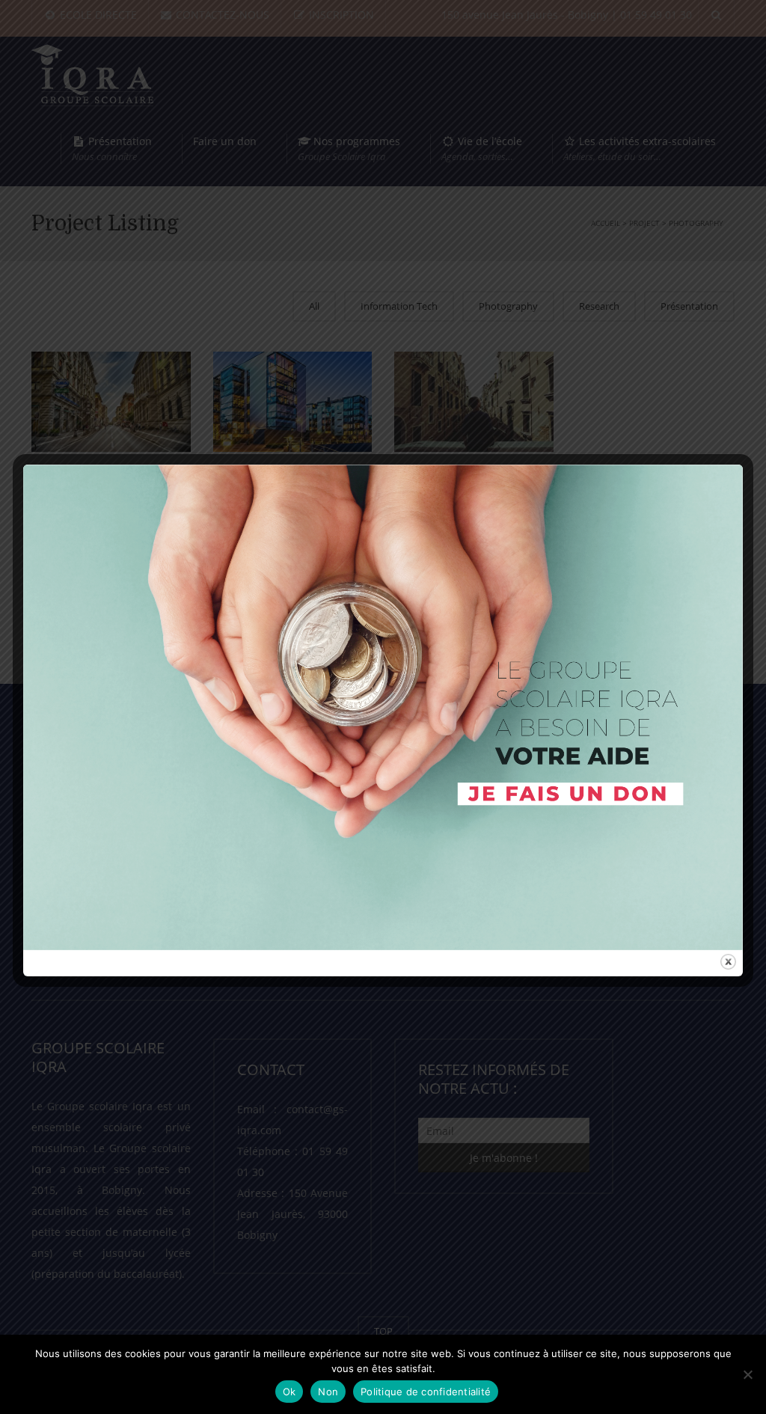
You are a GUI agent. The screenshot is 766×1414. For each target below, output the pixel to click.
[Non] (747, 1374)
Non (328, 1392)
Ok (289, 1392)
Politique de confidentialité (426, 1392)
